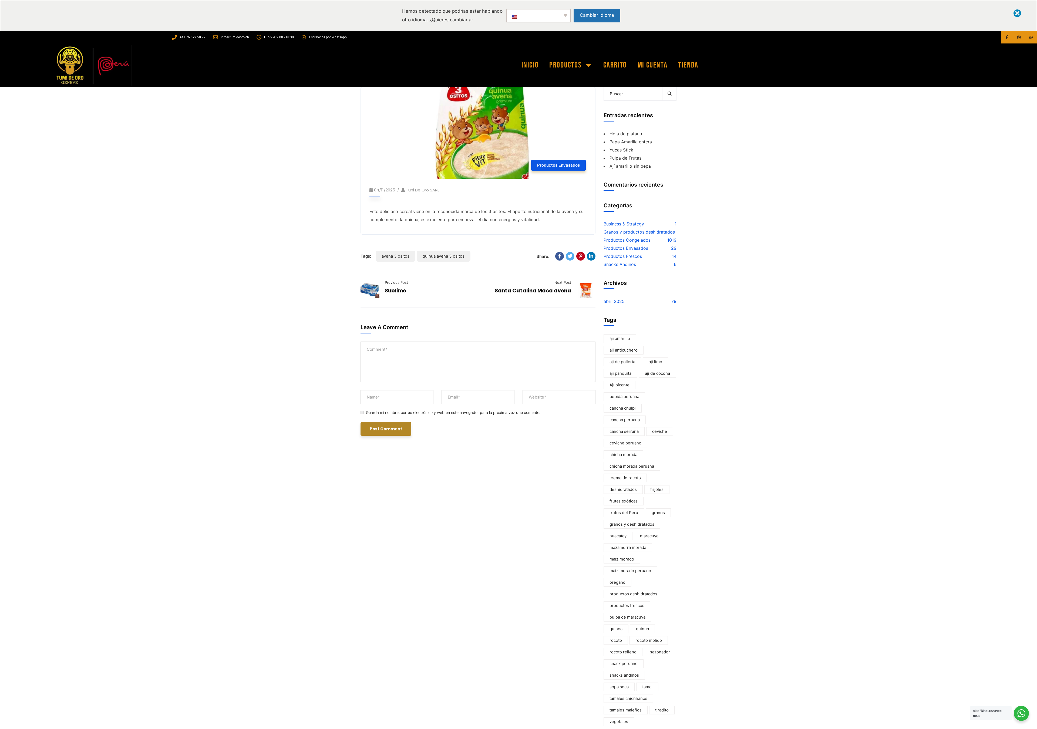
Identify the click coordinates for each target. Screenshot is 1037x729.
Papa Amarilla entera (631, 141)
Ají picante (619, 384)
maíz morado (622, 559)
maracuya (649, 535)
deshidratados (623, 489)
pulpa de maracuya (627, 617)
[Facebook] (559, 256)
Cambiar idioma (597, 15)
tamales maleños (626, 710)
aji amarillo (620, 338)
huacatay (618, 535)
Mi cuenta (652, 65)
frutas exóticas (624, 501)
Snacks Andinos (620, 264)
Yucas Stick (621, 150)
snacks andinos (624, 675)
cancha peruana (625, 419)
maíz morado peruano (630, 570)
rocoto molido (648, 640)
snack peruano (624, 663)
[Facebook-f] (1007, 37)
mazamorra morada (628, 547)
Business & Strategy (624, 224)
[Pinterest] (580, 256)
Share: (543, 256)
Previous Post (396, 282)
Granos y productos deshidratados (639, 232)
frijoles (657, 489)
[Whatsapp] (1031, 37)
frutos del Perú (624, 512)
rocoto (616, 640)
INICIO (530, 65)
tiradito (662, 710)
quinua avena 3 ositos (443, 256)
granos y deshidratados (632, 524)
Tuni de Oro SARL (422, 190)
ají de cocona (657, 373)
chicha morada (623, 454)
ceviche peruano (625, 443)
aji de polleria (622, 361)
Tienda (688, 65)
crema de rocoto (625, 477)
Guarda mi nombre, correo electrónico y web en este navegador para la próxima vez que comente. (453, 412)
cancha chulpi (623, 408)
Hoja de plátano (626, 133)
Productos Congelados (627, 240)
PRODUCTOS (565, 65)
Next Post (562, 282)
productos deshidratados (633, 593)
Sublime (395, 290)
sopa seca (619, 686)
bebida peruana (624, 396)
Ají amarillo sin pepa (630, 166)
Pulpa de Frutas (625, 158)
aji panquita (620, 373)
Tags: (366, 256)
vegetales (619, 721)
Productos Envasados (558, 165)
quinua (642, 628)
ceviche (659, 431)
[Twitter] (570, 256)
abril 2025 (614, 301)
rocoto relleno (623, 651)
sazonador (660, 651)
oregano (617, 582)
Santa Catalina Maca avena (533, 290)
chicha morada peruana (632, 466)
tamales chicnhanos (628, 698)
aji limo (655, 361)
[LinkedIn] (591, 256)
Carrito (615, 65)
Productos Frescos (623, 256)
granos (658, 512)
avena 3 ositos (395, 256)
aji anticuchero (624, 350)
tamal (647, 686)
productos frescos (627, 605)
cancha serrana (624, 431)
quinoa (616, 628)
